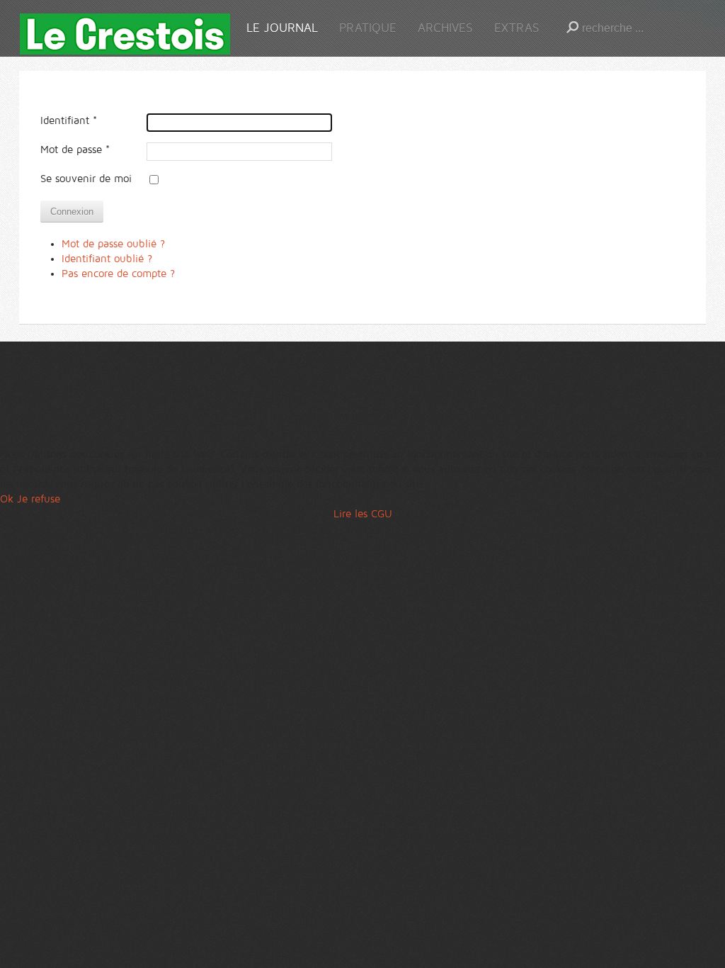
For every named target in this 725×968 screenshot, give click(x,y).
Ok (6, 499)
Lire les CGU (362, 513)
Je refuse (38, 499)
